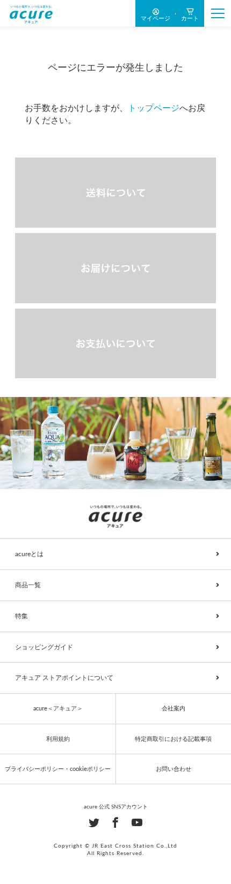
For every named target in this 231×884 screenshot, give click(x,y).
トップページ (153, 108)
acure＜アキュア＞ (58, 708)
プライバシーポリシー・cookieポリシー (58, 769)
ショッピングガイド (44, 647)
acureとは (29, 554)
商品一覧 (28, 585)
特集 (21, 616)
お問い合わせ (173, 769)
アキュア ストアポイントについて (64, 678)
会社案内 (173, 708)
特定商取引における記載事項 (173, 739)
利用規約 (58, 739)
